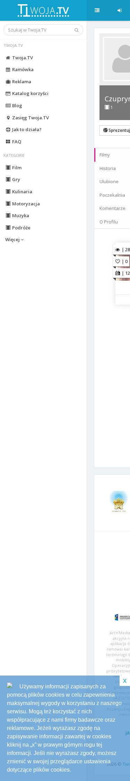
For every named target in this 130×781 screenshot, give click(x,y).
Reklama (21, 81)
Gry (15, 179)
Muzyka (20, 215)
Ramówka (22, 69)
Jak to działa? (26, 129)
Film (16, 167)
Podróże (21, 227)
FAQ (16, 141)
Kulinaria (21, 191)
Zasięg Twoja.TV (30, 117)
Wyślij (116, 453)
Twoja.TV (22, 57)
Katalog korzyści (30, 93)
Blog (16, 105)
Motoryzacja (25, 204)
